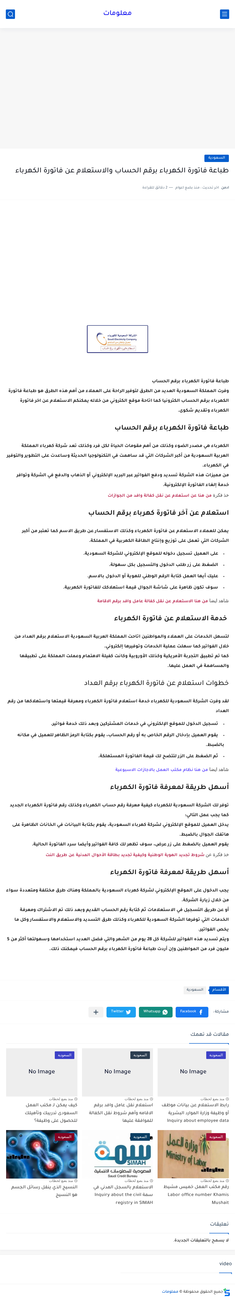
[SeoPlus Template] (226, 1292)
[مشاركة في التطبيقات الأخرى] (95, 1012)
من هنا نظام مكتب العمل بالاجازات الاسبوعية (162, 770)
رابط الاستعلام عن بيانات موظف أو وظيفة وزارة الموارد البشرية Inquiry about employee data (195, 1113)
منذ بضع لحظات (212, 1099)
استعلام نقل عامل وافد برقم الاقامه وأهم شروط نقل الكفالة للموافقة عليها (121, 1113)
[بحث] (10, 14)
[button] (192, 1012)
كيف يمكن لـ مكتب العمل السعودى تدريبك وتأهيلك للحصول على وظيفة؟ (51, 1113)
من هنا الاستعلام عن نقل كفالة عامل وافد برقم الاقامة (152, 601)
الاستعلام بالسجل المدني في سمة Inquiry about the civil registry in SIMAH (123, 1195)
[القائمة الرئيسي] (224, 14)
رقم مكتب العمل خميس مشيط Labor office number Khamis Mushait (196, 1195)
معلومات (117, 14)
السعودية (216, 158)
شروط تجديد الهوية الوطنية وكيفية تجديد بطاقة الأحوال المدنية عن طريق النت (125, 855)
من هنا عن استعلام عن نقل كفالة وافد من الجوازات (160, 496)
